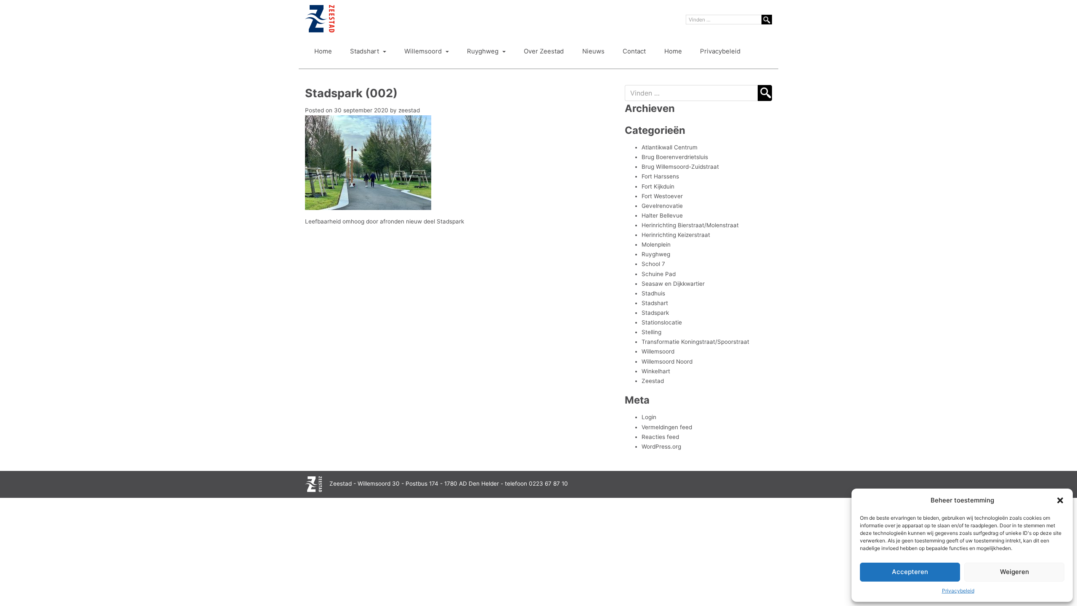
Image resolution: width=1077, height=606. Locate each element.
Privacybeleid (958, 590)
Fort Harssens (660, 176)
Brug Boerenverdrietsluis (675, 157)
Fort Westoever (662, 196)
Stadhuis (653, 293)
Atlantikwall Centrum (670, 147)
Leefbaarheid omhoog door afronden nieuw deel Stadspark (384, 221)
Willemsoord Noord (667, 361)
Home (323, 51)
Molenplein (656, 244)
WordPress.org (661, 446)
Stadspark (655, 312)
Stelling (651, 332)
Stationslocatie (662, 322)
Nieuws (593, 51)
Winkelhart (656, 371)
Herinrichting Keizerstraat (676, 234)
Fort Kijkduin (658, 186)
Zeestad (653, 380)
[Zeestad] (319, 18)
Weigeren (1014, 572)
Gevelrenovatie (662, 205)
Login (649, 417)
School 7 (653, 263)
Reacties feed (660, 436)
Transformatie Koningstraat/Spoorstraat (695, 341)
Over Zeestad (544, 51)
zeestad (409, 110)
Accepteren (910, 572)
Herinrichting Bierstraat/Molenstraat (690, 225)
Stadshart (365, 51)
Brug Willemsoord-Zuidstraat (680, 166)
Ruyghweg (483, 51)
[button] (1060, 500)
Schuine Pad (659, 274)
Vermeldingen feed (667, 427)
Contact (634, 51)
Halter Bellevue (662, 215)
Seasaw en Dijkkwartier (673, 283)
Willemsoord (423, 51)
